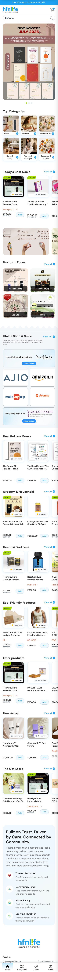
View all (48, 171)
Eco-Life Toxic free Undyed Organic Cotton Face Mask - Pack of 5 (12, 633)
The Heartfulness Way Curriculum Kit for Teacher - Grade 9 (38, 467)
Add (20, 214)
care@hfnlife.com (13, 962)
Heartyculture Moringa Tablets (35, 578)
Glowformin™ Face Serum (36, 744)
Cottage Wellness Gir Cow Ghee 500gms (37, 522)
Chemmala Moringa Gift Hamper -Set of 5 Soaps (13, 800)
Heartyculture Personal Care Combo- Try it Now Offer (12, 203)
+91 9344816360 (48, 962)
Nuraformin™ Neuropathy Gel (11, 744)
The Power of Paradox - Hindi (10, 467)
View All (47, 336)
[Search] (51, 18)
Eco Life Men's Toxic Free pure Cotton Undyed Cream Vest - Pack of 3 (37, 633)
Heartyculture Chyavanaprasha (11, 578)
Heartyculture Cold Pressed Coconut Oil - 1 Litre (13, 522)
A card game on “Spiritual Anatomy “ (37, 203)
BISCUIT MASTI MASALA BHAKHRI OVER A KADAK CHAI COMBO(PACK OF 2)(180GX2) (37, 689)
